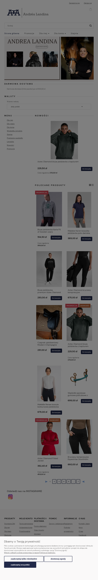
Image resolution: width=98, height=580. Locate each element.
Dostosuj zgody (58, 559)
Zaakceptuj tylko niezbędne (24, 559)
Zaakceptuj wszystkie (20, 565)
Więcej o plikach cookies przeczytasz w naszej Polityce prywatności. (30, 553)
